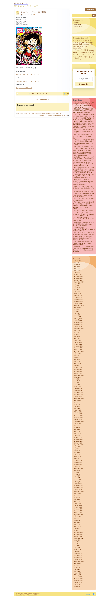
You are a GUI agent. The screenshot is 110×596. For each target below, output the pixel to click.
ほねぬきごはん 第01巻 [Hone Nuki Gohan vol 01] (53, 115)
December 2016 (78, 485)
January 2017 (78, 484)
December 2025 (78, 276)
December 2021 (78, 369)
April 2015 (77, 524)
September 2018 (79, 445)
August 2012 (77, 584)
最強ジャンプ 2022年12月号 (33, 12)
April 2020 (77, 408)
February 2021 (78, 389)
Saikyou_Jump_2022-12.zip (24, 88)
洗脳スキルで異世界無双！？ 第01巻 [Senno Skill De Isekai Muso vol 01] (83, 136)
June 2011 (77, 586)
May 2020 (77, 406)
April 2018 (77, 454)
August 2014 (77, 540)
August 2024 (77, 307)
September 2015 (79, 515)
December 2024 (78, 299)
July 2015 (76, 518)
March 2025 (77, 293)
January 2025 (78, 297)
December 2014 (78, 532)
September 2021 (79, 375)
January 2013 (78, 577)
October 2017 (78, 466)
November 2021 (78, 371)
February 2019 (78, 435)
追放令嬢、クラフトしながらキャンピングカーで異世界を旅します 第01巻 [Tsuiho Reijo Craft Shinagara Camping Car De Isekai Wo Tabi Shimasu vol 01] (83, 236)
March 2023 (77, 340)
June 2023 (77, 334)
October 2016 (78, 489)
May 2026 (77, 266)
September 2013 (79, 561)
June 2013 (77, 567)
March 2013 (77, 573)
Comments (31, 594)
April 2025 (77, 292)
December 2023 (78, 323)
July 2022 (76, 356)
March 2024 (77, 317)
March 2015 (77, 526)
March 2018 (77, 456)
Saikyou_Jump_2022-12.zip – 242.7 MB (27, 74)
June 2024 (77, 311)
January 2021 (78, 390)
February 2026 (78, 272)
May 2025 (77, 290)
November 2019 (78, 418)
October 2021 (78, 373)
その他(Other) (78, 26)
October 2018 (78, 443)
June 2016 (77, 497)
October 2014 (78, 536)
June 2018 (77, 451)
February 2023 (78, 342)
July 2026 (76, 262)
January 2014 (78, 553)
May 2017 (77, 476)
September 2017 (79, 468)
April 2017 (77, 478)
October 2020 (78, 396)
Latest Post (90, 9)
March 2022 (77, 363)
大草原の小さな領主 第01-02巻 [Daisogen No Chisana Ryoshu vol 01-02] (83, 131)
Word (35, 593)
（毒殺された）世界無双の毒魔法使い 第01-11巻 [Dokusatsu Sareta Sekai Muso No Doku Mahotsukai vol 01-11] (83, 142)
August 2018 (77, 447)
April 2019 (77, 431)
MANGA (35, 14)
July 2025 (76, 286)
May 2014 (77, 546)
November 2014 (78, 534)
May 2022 (77, 359)
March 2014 (77, 550)
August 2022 (77, 354)
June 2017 (77, 474)
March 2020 (77, 410)
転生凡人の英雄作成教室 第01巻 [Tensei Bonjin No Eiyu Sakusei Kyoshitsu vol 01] (82, 243)
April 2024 (77, 315)
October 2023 (78, 326)
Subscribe (84, 84)
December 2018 (78, 439)
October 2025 (78, 280)
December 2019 (78, 416)
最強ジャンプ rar (35, 93)
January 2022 (78, 367)
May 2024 (77, 313)
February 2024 (78, 319)
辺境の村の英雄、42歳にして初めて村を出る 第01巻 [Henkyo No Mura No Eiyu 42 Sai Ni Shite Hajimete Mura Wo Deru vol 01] (84, 194)
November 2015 (78, 511)
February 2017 (78, 482)
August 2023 (77, 330)
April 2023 (77, 338)
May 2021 (77, 383)
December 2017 (78, 462)
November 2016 (78, 487)
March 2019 (77, 433)
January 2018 (78, 460)
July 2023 (76, 332)
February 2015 (78, 528)
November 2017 (78, 464)
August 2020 (77, 400)
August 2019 (77, 423)
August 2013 (77, 563)
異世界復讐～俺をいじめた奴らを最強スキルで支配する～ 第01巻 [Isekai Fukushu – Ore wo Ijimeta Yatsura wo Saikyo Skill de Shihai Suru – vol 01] (84, 205)
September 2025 (79, 282)
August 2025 (77, 284)
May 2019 (77, 429)
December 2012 (78, 579)
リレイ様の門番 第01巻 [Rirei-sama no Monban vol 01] (84, 230)
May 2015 (77, 522)
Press (38, 593)
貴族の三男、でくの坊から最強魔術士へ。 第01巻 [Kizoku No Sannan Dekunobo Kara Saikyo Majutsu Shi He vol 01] (83, 249)
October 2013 (78, 559)
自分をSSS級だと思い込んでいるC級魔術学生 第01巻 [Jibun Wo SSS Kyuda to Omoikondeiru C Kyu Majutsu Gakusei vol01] (83, 182)
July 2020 (76, 402)
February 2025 (78, 295)
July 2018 (76, 449)
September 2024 (79, 305)
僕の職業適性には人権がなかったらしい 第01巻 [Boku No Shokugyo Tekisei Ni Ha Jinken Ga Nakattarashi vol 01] (83, 224)
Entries (17, 594)
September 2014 (79, 538)
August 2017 (77, 470)
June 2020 (77, 404)
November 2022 (78, 348)
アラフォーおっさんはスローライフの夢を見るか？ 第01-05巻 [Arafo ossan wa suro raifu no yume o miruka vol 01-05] (83, 104)
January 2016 (78, 507)
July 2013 (76, 565)
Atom (24, 594)
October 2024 (78, 303)
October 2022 (78, 350)
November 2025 (78, 278)
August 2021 (77, 377)
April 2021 (77, 385)
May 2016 (77, 499)
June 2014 (77, 544)
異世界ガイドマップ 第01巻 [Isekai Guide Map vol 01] (83, 199)
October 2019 (78, 420)
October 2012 (78, 582)
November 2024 (78, 301)
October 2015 (78, 513)
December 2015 (78, 509)
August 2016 (77, 493)
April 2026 (77, 268)
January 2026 (78, 274)
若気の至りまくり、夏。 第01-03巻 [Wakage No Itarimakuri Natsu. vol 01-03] (39, 113)
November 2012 (78, 581)
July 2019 (76, 425)
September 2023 (79, 328)
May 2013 (77, 569)
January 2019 (78, 437)
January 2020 (78, 414)
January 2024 (78, 321)
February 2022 (78, 365)
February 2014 (78, 551)
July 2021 (76, 379)
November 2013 (78, 557)
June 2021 (77, 381)
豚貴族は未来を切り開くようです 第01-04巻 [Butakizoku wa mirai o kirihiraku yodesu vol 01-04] (83, 110)
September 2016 (79, 491)
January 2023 (78, 344)
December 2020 (78, 392)
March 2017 (77, 480)
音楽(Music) (77, 24)
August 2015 (77, 517)
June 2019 (77, 427)
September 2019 (79, 421)
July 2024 (76, 309)
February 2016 (78, 505)
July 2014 (76, 542)
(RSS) (21, 594)
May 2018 (77, 453)
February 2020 (78, 412)
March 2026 (77, 270)
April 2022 (77, 361)
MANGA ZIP (19, 593)
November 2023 (78, 324)
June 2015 (77, 520)
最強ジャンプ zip (44, 93)
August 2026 (77, 260)
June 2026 (77, 264)
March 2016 (77, 503)
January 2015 (78, 530)
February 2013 (78, 575)
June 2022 (77, 357)
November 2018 (78, 441)
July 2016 (76, 495)
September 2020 (79, 398)
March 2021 (77, 387)
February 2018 (78, 458)
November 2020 (78, 394)
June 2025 (77, 288)
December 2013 (78, 555)
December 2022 (78, 346)
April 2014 (77, 548)
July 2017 (76, 472)
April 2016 (77, 501)
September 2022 (79, 352)
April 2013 (77, 571)
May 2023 (77, 336)
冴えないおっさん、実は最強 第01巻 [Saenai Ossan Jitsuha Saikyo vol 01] (83, 188)
